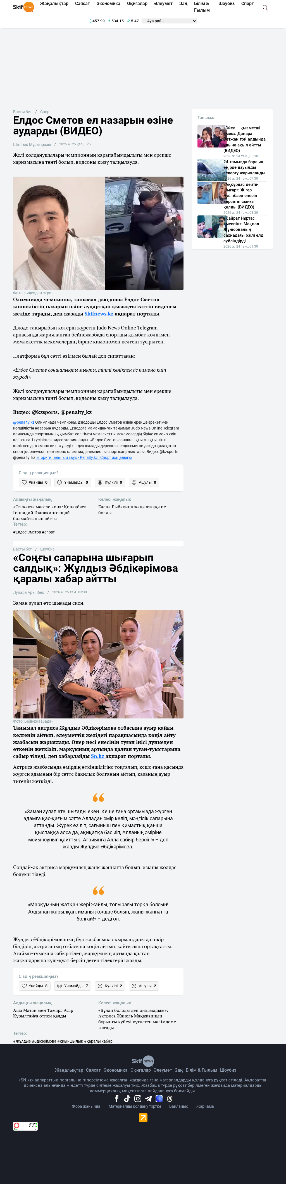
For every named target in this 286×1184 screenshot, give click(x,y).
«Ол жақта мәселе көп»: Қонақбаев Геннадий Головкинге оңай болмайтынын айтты (49, 512)
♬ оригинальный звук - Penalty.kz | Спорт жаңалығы (84, 457)
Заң (179, 1070)
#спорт (48, 532)
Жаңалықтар (69, 1070)
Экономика (116, 1070)
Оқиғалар (140, 1070)
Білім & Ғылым (201, 1070)
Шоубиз (47, 549)
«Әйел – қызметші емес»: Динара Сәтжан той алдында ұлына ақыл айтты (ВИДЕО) (244, 139)
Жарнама (205, 1106)
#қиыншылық (70, 1041)
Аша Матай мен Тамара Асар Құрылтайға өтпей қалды (43, 1013)
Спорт (45, 112)
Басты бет (22, 112)
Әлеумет (163, 1070)
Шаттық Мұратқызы (32, 144)
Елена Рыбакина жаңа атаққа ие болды (132, 510)
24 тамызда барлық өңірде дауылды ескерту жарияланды (244, 167)
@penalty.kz (23, 422)
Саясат (93, 1070)
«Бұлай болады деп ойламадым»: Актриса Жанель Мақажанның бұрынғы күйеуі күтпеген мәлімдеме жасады (137, 1019)
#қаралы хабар (98, 1041)
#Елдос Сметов (27, 532)
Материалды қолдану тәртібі (135, 1106)
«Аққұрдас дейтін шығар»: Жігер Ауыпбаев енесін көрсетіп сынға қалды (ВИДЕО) (241, 196)
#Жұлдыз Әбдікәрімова (34, 1041)
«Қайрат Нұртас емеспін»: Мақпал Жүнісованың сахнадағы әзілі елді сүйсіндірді (243, 230)
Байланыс (178, 1106)
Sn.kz (98, 756)
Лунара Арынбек (28, 592)
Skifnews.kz (99, 313)
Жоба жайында (86, 1106)
